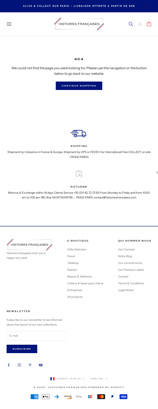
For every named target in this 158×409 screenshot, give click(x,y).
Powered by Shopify (106, 387)
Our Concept (126, 249)
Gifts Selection (76, 249)
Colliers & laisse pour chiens (85, 283)
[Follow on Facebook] (9, 365)
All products (75, 297)
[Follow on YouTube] (41, 365)
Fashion (72, 270)
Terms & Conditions (131, 283)
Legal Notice (126, 290)
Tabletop (73, 263)
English (97, 378)
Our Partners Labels (131, 270)
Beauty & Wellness (79, 276)
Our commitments (130, 263)
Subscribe (22, 349)
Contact (123, 276)
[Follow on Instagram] (19, 365)
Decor (71, 256)
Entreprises (74, 290)
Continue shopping (79, 85)
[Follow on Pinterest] (30, 365)
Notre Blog (125, 256)
